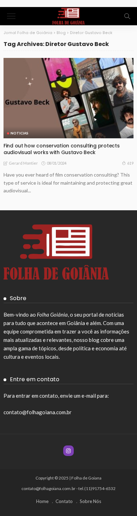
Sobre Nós (90, 501)
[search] (127, 16)
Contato (64, 501)
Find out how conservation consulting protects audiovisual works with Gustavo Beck (61, 149)
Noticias (19, 133)
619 (130, 163)
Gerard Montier (23, 163)
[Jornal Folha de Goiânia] (68, 15)
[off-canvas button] (11, 16)
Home (42, 501)
